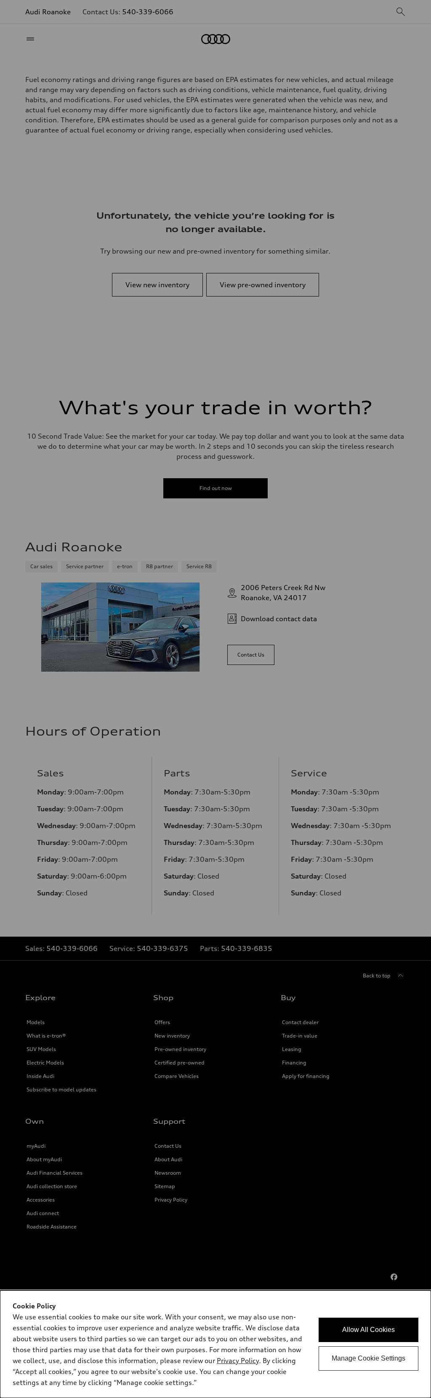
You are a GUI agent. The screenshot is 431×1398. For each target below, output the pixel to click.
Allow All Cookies (368, 1329)
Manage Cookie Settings (368, 1358)
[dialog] (215, 1344)
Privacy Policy (238, 1360)
